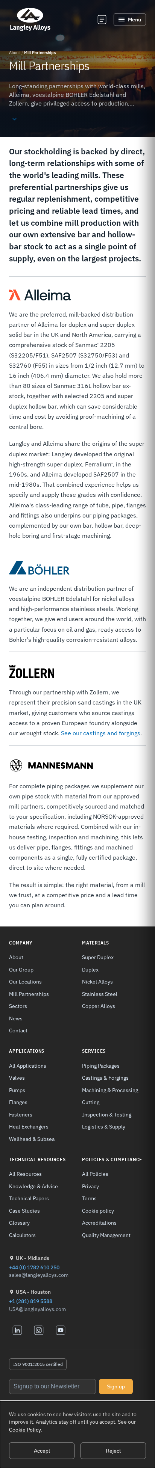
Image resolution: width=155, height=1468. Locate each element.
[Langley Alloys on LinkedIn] (17, 1330)
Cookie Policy (25, 1429)
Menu (134, 19)
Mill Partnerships (29, 993)
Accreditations (99, 1222)
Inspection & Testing (106, 1114)
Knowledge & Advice (33, 1186)
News (16, 1018)
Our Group (21, 969)
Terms (89, 1198)
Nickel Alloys (97, 981)
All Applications (27, 1065)
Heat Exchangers (29, 1126)
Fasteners (20, 1114)
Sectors (18, 1005)
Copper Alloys (98, 1005)
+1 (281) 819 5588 (30, 1301)
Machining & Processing (110, 1090)
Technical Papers (29, 1198)
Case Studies (24, 1210)
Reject (113, 1451)
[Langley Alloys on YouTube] (60, 1330)
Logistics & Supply (103, 1126)
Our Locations (25, 981)
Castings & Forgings (105, 1077)
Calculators (22, 1235)
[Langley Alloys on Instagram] (38, 1330)
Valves (17, 1077)
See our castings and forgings (100, 733)
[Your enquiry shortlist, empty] (101, 19)
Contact (18, 1030)
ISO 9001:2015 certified (38, 1364)
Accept (42, 1451)
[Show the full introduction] (14, 119)
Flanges (18, 1102)
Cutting (90, 1102)
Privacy (90, 1186)
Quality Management (106, 1235)
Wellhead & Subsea (32, 1138)
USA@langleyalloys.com (37, 1309)
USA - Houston (33, 1291)
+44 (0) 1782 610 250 (34, 1267)
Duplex (90, 969)
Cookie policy (98, 1210)
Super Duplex (98, 957)
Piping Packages (101, 1065)
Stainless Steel (99, 993)
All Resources (25, 1173)
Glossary (19, 1222)
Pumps (17, 1090)
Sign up (116, 1387)
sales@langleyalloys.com (38, 1275)
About (14, 52)
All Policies (95, 1173)
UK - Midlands (32, 1258)
